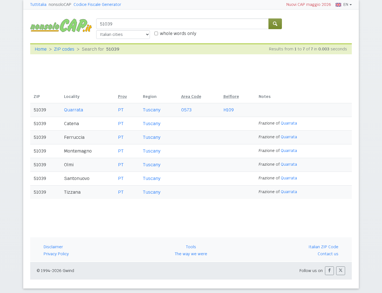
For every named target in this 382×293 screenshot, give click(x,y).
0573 (186, 110)
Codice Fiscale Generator (97, 4)
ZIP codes (64, 49)
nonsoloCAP (60, 4)
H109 (228, 110)
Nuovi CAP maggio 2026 (308, 4)
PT (121, 110)
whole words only (178, 33)
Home (41, 49)
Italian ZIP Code (323, 246)
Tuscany (152, 110)
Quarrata (73, 110)
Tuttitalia (38, 4)
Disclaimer (53, 246)
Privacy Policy (56, 253)
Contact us (328, 253)
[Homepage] (63, 25)
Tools (191, 246)
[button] (329, 270)
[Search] (275, 23)
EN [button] (345, 4)
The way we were (191, 253)
